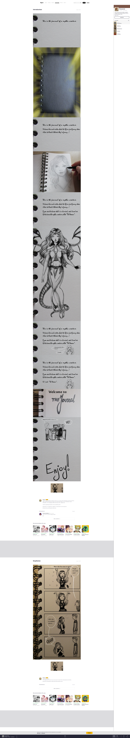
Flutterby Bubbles (46, 513)
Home (46, 2)
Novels (53, 2)
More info (38, 733)
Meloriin (44, 499)
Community (57, 2)
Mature (61, 2)
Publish (88, 2)
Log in (84, 2)
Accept (89, 732)
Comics (49, 2)
